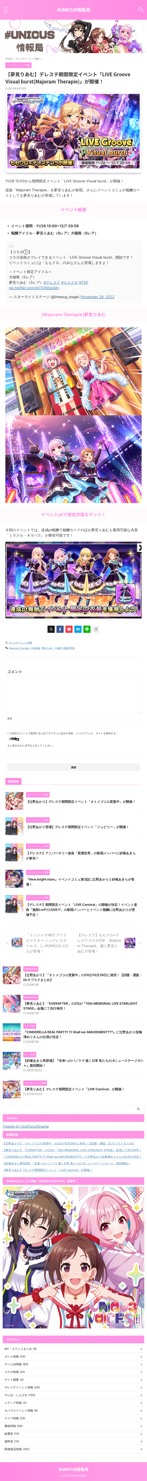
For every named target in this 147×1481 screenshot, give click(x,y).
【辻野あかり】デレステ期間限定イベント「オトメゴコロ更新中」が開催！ (81, 801)
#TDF (83, 282)
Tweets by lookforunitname (26, 1126)
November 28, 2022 (97, 297)
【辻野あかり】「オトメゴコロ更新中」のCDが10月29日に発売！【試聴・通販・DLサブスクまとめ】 (69, 1143)
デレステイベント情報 (20, 642)
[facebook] (60, 629)
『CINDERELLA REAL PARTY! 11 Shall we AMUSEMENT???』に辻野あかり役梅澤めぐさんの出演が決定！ (72, 1156)
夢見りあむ (47, 648)
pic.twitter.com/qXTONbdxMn (34, 288)
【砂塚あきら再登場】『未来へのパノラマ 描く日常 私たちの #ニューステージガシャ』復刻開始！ (67, 1163)
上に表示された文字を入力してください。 (31, 745)
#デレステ (52, 282)
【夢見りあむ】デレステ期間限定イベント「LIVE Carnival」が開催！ (74, 1089)
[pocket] (69, 629)
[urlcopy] (95, 629)
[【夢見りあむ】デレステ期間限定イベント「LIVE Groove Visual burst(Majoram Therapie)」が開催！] (78, 629)
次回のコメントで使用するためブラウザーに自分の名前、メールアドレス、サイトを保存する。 (64, 733)
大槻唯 (58, 648)
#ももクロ (69, 282)
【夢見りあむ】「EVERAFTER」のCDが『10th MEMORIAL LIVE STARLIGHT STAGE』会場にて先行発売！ (72, 1150)
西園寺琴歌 (69, 648)
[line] (87, 629)
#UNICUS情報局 (73, 10)
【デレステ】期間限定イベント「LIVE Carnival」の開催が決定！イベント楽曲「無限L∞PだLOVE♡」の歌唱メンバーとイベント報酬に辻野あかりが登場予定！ (81, 910)
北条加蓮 (35, 648)
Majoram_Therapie (19, 648)
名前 (9, 718)
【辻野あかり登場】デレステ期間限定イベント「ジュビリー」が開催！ (77, 827)
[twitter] (51, 629)
